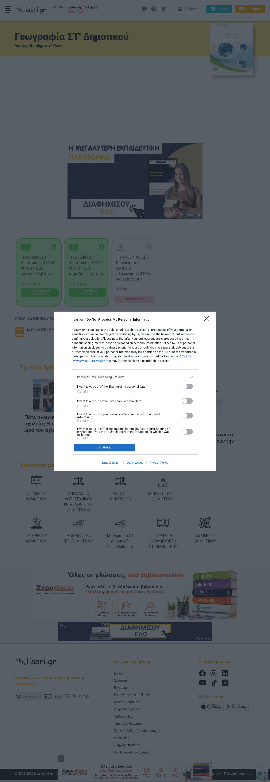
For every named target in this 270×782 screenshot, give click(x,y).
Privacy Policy (159, 462)
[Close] (208, 320)
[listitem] (135, 377)
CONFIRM (104, 447)
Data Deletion (111, 462)
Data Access (135, 462)
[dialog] (135, 391)
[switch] (187, 386)
